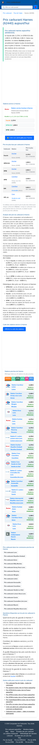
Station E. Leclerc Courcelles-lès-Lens (16, 473)
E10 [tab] (13, 378)
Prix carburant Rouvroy (11, 571)
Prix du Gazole (7, 740)
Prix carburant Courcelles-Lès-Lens (15, 601)
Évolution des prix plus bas (23, 735)
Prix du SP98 (9, 742)
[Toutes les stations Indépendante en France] (8, 536)
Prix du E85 (19, 742)
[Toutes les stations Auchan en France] (7, 109)
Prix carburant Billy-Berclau (13, 563)
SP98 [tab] (17, 378)
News (12, 731)
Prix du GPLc (29, 742)
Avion (14, 511)
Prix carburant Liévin (11, 578)
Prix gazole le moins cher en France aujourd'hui (20, 687)
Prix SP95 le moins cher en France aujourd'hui (20, 694)
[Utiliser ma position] (35, 7)
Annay (12, 398)
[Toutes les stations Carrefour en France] (8, 387)
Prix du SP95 (32, 740)
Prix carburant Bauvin (11, 605)
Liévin (14, 389)
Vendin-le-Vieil (15, 466)
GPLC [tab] (31, 378)
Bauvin (13, 539)
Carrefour (15, 176)
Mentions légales (28, 729)
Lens (14, 415)
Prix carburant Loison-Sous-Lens (15, 593)
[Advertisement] (19, 83)
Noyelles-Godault (16, 449)
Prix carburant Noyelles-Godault (14, 556)
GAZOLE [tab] (8, 378)
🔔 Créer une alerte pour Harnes (19, 138)
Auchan (14, 153)
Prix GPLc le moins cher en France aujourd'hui (20, 704)
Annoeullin (15, 190)
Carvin (14, 494)
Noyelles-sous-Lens (16, 503)
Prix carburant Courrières (12, 586)
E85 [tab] (27, 378)
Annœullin (14, 485)
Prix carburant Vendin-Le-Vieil (13, 590)
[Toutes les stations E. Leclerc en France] (7, 438)
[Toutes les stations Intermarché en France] (7, 500)
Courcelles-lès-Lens (16, 477)
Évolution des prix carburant (25, 731)
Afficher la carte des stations (14, 329)
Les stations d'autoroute (10, 733)
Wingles (14, 406)
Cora (13, 194)
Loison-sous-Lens (16, 440)
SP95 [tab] (22, 378)
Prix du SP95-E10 (20, 740)
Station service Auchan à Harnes (22, 108)
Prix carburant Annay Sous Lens (14, 567)
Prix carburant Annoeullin (12, 582)
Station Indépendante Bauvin (15, 535)
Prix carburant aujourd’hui (13, 729)
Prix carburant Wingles (11, 575)
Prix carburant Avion (10, 560)
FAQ (19, 738)
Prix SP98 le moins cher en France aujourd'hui (20, 697)
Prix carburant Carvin (11, 597)
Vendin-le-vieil (16, 198)
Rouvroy (14, 432)
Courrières (15, 458)
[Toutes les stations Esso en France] (9, 413)
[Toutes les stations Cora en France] (8, 455)
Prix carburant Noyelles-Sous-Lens (15, 608)
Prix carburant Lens (10, 552)
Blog (6, 731)
